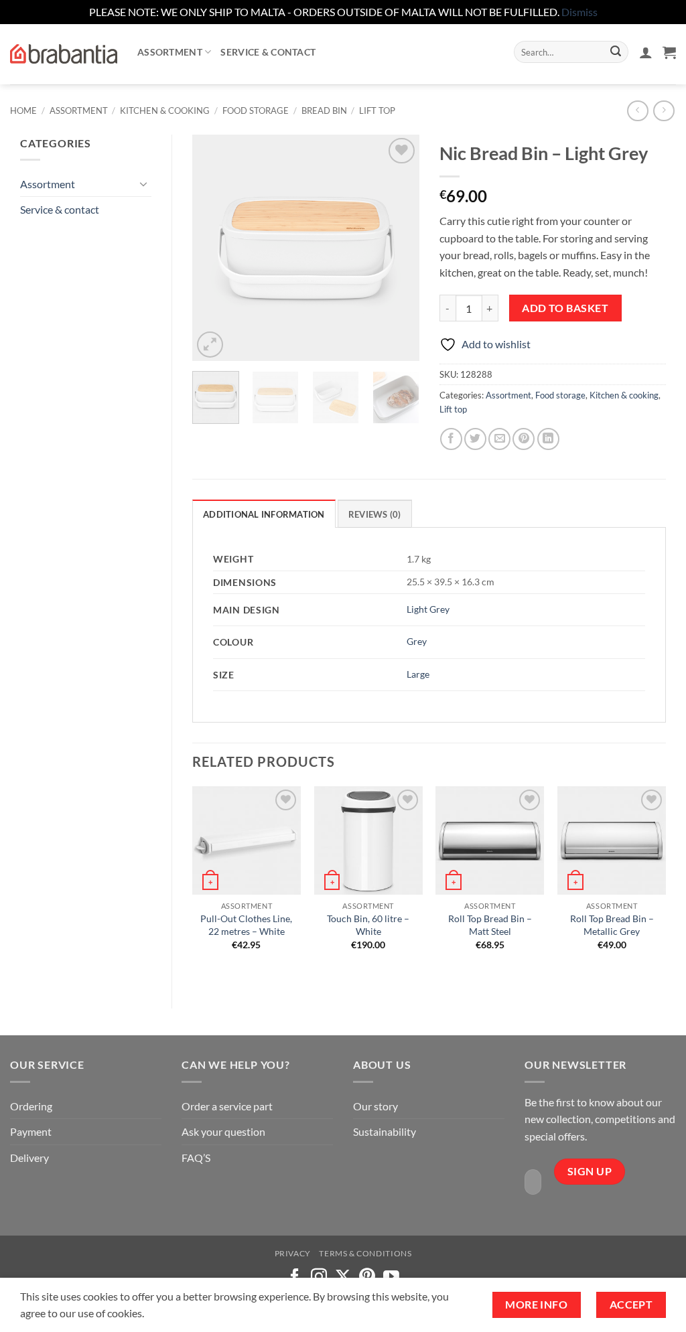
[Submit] (615, 52)
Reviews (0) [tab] (374, 514)
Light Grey (428, 609)
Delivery (29, 1157)
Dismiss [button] (579, 11)
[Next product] (637, 110)
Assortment (169, 52)
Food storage (255, 110)
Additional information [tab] (264, 514)
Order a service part (227, 1106)
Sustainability (384, 1131)
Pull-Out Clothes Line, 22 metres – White (246, 925)
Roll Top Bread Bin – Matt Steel (490, 925)
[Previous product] (663, 110)
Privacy (293, 1253)
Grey (417, 641)
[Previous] (214, 248)
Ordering (31, 1106)
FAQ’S (196, 1157)
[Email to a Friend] (499, 439)
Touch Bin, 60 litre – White (368, 925)
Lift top (377, 110)
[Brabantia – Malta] (63, 54)
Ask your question (223, 1131)
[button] (646, 52)
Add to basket (565, 308)
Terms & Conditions (365, 1253)
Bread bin (324, 110)
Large (418, 674)
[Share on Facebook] (451, 439)
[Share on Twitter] (475, 439)
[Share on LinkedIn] (548, 439)
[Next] (398, 248)
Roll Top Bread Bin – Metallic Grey (612, 925)
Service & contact (268, 52)
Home (23, 110)
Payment (31, 1131)
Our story (375, 1106)
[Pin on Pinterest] (523, 439)
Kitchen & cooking (165, 110)
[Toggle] (143, 183)
